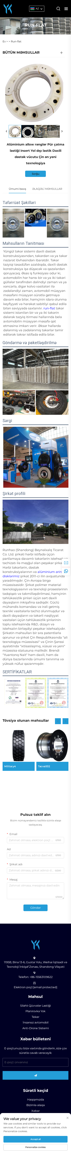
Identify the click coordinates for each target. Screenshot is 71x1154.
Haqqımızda (35, 1099)
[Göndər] (35, 1075)
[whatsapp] (66, 571)
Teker (35, 1017)
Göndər (35, 907)
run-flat (49, 308)
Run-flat (16, 41)
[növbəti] (61, 131)
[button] (58, 721)
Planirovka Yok (35, 1011)
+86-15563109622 (41, 977)
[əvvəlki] (6, 131)
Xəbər (35, 1111)
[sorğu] (66, 563)
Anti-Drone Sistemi (35, 1028)
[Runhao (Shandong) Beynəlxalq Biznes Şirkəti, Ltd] (8, 8)
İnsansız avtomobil (35, 1022)
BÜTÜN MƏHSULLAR (21, 52)
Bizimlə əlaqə (35, 1105)
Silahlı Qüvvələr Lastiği (35, 1005)
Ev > (5, 41)
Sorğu (35, 173)
